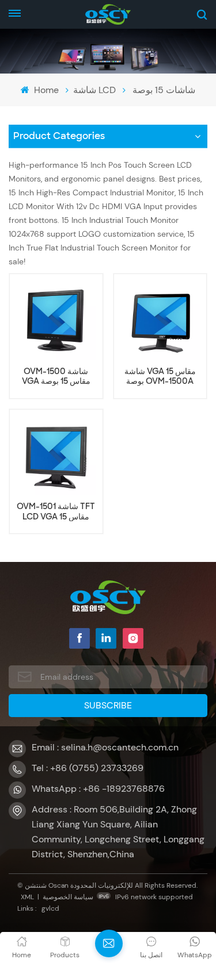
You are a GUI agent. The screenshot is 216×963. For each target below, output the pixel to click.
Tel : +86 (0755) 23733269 (87, 768)
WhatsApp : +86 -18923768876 (98, 789)
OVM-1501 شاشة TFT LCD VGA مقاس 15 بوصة (56, 511)
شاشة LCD (94, 90)
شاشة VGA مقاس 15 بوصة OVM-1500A (160, 376)
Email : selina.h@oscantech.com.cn (105, 747)
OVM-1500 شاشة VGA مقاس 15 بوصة (56, 376)
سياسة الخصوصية (68, 897)
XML (27, 897)
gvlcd (50, 908)
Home (45, 90)
